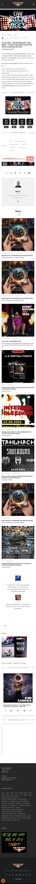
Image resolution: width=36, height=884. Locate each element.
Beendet (11, 37)
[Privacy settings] (3, 881)
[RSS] (23, 875)
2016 (17, 792)
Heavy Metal (14, 805)
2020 (3, 794)
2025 (11, 141)
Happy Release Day (6, 253)
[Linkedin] (16, 875)
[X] (9, 875)
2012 (3, 792)
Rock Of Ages (24, 144)
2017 (21, 792)
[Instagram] (13, 875)
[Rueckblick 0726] (18, 320)
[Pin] (15, 173)
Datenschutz (27, 870)
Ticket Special (13, 147)
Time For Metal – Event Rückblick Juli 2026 (11, 341)
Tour (14, 820)
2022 (12, 794)
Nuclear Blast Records (9, 813)
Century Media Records (9, 799)
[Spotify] (19, 875)
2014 (8, 792)
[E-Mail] (20, 173)
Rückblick (7, 338)
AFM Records (6, 797)
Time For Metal (22, 147)
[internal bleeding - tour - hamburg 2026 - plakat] (18, 410)
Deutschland (16, 801)
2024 (21, 794)
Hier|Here (14, 777)
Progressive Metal (8, 815)
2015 (12, 792)
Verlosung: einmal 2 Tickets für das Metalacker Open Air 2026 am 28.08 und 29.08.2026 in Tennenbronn (18, 388)
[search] (32, 626)
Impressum (21, 870)
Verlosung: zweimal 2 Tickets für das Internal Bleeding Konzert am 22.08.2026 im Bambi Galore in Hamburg (16, 432)
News (12, 253)
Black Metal (15, 797)
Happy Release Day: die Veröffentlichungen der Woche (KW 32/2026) (17, 520)
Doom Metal (24, 801)
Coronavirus (23, 799)
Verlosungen (16, 37)
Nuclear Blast (18, 811)
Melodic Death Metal (8, 807)
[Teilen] (6, 173)
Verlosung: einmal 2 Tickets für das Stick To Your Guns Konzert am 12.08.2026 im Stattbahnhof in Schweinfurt (16, 564)
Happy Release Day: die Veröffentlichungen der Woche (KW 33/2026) (17, 298)
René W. (6, 37)
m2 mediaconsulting (14, 144)
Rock (29, 815)
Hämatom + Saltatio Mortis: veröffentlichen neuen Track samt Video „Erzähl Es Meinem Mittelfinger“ (18, 605)
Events (3, 338)
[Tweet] (11, 173)
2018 (26, 792)
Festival (4, 803)
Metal (18, 807)
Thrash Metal (26, 817)
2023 (17, 794)
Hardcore (27, 803)
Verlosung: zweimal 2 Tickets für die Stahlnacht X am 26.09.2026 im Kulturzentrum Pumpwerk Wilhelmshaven (17, 476)
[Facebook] (6, 875)
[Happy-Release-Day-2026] (18, 234)
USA (19, 820)
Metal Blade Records (8, 809)
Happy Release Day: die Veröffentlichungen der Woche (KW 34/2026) (17, 255)
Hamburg (19, 803)
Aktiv (3, 473)
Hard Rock (5, 805)
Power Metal (22, 813)
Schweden (5, 817)
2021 (8, 794)
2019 (30, 792)
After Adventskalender (20, 141)
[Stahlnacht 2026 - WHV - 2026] (18, 455)
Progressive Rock (20, 815)
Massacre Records (25, 805)
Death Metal (6, 801)
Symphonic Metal (15, 817)
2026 (30, 794)
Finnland (12, 803)
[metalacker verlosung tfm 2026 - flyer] (18, 366)
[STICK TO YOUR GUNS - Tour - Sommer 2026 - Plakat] (18, 542)
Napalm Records (7, 811)
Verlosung (12, 150)
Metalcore (20, 809)
